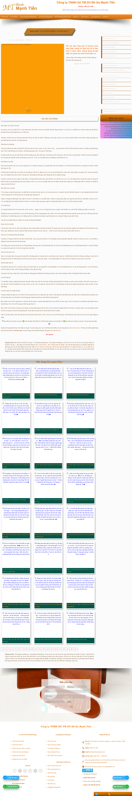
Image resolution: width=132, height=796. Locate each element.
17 (59, 649)
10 (32, 649)
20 (71, 649)
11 (36, 649)
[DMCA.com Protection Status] (87, 771)
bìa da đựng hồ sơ (55, 308)
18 (63, 649)
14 (47, 649)
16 (55, 649)
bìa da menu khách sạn (92, 10)
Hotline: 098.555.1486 (85, 6)
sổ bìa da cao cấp (70, 129)
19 (67, 649)
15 (51, 649)
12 (39, 649)
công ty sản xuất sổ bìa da (77, 10)
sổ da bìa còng (103, 10)
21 (75, 649)
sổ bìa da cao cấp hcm (63, 137)
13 (44, 649)
